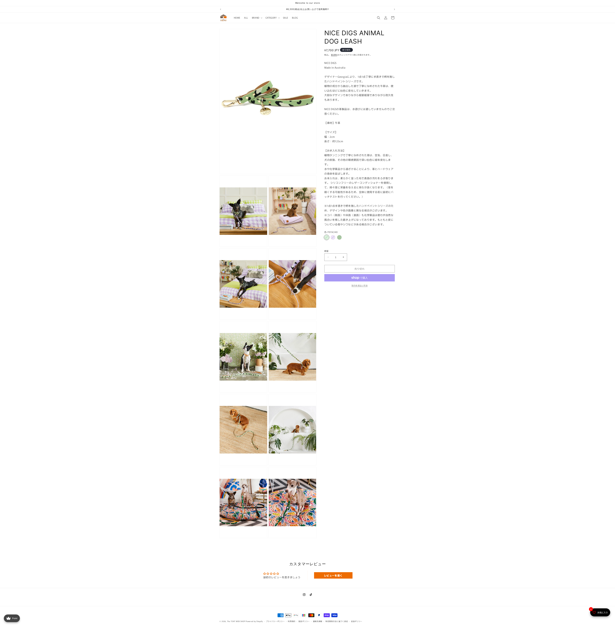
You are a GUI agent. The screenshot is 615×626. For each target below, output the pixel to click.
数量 (326, 250)
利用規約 (291, 621)
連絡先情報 (317, 621)
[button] (257, 17)
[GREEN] (339, 237)
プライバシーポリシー (275, 621)
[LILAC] (333, 237)
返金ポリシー (356, 621)
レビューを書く (333, 575)
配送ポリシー (304, 621)
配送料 (334, 54)
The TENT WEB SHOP (236, 621)
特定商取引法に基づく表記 (336, 621)
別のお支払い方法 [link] (360, 285)
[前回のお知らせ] (220, 9)
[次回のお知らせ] (394, 9)
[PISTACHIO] (326, 237)
